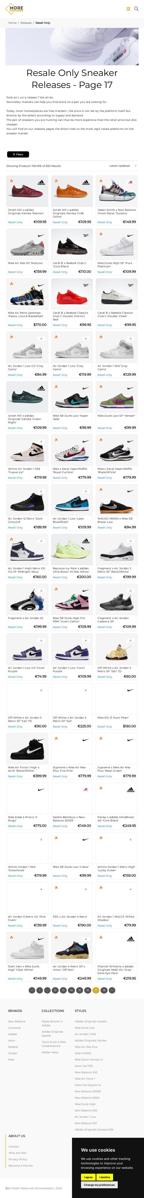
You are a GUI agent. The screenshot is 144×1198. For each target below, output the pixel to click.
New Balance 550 (86, 1072)
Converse (14, 1027)
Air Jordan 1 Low (85, 1116)
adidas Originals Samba (90, 1040)
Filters (19, 154)
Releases (26, 23)
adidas (12, 1034)
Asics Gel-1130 (84, 1066)
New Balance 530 (86, 1110)
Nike (11, 1059)
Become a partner (21, 1165)
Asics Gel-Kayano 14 (88, 1085)
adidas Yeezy (50, 1052)
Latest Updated (120, 165)
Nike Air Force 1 (85, 1078)
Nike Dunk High (85, 1104)
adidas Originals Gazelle (90, 1021)
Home (12, 23)
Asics (11, 1040)
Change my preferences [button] (99, 1184)
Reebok (13, 1047)
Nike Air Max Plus (86, 1047)
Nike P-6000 (83, 1053)
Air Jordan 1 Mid (85, 1034)
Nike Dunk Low (85, 1027)
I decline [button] (104, 1177)
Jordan (12, 1053)
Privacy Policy (18, 1159)
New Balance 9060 (87, 1097)
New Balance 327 (86, 1123)
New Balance (16, 1021)
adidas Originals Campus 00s (94, 1129)
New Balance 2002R (88, 1091)
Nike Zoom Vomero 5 (89, 1059)
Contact (14, 1146)
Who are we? (18, 1153)
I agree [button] (88, 1177)
